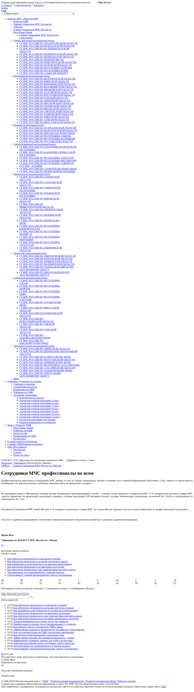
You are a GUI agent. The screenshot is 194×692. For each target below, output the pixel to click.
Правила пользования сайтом (100, 681)
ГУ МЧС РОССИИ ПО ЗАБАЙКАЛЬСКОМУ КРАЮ (34, 336)
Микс (16, 378)
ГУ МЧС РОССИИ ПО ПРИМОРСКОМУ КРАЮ (45, 362)
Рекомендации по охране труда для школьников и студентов (44, 624)
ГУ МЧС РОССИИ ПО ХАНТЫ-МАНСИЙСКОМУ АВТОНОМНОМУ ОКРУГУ (46, 268)
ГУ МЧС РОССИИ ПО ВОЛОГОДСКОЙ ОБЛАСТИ (47, 46)
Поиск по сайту (21, 455)
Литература (19, 449)
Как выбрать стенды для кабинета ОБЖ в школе (38, 627)
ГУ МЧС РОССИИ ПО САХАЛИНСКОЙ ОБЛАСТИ (47, 368)
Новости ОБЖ (20, 21)
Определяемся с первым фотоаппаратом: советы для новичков (39, 575)
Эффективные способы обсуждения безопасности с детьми (44, 638)
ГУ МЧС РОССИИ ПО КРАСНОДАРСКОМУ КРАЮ (47, 133)
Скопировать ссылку (56, 588)
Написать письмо (127, 681)
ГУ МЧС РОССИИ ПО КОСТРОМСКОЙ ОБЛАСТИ (47, 95)
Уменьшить (20, 463)
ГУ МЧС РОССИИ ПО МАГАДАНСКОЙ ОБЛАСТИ (47, 359)
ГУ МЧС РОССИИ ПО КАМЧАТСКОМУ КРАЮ (45, 357)
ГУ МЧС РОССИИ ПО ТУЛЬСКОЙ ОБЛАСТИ (44, 119)
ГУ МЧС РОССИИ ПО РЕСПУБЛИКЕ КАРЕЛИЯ (45, 68)
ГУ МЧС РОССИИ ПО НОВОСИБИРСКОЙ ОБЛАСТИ (36, 320)
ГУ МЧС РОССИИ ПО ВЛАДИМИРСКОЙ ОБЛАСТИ (48, 87)
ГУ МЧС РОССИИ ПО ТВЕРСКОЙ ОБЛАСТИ (44, 117)
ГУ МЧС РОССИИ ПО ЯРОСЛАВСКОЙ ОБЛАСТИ (47, 122)
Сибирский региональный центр (30, 278)
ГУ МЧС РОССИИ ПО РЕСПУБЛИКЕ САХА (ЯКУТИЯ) (49, 365)
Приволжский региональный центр (31, 174)
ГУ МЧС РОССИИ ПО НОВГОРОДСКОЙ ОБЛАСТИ (47, 62)
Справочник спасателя (25, 387)
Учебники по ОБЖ (23, 392)
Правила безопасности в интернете (37, 422)
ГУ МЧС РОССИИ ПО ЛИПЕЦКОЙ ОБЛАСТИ (44, 100)
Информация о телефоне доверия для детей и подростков (43, 640)
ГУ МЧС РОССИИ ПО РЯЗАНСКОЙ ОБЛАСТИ (45, 108)
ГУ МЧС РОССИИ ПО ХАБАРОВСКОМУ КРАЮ (45, 370)
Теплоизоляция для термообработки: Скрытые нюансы (35, 572)
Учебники (24, 381)
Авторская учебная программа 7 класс (39, 406)
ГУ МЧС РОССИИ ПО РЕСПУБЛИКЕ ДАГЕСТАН (46, 158)
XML (163, 686)
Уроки (19, 425)
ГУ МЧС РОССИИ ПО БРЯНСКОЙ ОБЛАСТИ (44, 81)
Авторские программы (25, 395)
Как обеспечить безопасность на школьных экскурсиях (35, 567)
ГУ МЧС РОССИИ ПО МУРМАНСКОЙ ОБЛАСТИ (46, 57)
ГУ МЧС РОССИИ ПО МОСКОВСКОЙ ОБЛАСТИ (46, 103)
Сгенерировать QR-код (81, 588)
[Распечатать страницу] (38, 463)
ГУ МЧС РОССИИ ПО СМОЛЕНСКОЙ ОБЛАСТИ (46, 111)
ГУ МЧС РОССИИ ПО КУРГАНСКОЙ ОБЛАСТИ (45, 258)
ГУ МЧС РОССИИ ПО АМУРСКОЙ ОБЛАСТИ (44, 348)
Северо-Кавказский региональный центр (34, 144)
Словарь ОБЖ (24, 444)
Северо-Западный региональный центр (33, 40)
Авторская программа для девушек (37, 419)
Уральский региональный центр (30, 253)
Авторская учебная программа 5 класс (39, 400)
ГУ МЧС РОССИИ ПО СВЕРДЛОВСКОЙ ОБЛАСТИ (47, 256)
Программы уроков (23, 428)
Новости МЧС (23, 18)
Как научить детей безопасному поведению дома (38, 635)
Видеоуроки (19, 438)
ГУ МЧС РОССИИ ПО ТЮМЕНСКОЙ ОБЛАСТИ (45, 261)
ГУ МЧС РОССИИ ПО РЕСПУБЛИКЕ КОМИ (43, 70)
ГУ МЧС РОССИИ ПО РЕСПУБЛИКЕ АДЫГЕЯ (45, 136)
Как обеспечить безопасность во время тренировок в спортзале (46, 618)
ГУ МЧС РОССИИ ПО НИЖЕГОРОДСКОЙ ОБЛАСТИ (36, 205)
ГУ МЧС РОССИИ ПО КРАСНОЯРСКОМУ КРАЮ (33, 342)
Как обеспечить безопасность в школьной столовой (34, 558)
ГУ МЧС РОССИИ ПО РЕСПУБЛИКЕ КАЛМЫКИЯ (47, 138)
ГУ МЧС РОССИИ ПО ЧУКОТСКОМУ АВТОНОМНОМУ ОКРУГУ (40, 374)
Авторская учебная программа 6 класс (39, 403)
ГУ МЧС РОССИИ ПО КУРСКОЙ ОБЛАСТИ (43, 98)
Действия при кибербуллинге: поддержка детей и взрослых (44, 643)
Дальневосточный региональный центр (33, 346)
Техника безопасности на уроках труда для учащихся (40, 621)
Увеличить (6, 463)
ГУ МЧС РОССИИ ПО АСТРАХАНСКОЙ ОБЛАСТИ (47, 128)
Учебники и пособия (24, 384)
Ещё (17, 447)
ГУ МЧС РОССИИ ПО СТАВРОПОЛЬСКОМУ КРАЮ (48, 168)
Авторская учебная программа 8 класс (39, 408)
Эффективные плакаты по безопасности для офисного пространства (48, 629)
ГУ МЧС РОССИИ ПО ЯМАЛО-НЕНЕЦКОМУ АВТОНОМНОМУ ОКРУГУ (44, 273)
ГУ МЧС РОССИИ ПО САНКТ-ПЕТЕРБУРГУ (43, 73)
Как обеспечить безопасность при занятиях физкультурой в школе (41, 569)
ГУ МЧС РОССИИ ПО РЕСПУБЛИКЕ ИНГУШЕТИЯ (47, 160)
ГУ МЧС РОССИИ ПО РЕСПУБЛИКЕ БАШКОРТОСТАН (39, 227)
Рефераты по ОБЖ (22, 430)
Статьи (22, 441)
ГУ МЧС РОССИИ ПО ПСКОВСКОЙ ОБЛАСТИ (45, 65)
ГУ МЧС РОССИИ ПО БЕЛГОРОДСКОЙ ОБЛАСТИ (47, 78)
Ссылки (17, 452)
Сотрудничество (22, 5)
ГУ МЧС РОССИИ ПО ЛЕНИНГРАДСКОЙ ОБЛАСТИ (48, 54)
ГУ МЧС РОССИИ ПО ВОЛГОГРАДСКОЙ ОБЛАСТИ (48, 130)
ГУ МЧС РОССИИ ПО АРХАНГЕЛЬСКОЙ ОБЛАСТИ (48, 43)
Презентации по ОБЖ (24, 436)
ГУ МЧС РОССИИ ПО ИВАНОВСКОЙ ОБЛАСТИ (46, 89)
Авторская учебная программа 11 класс (39, 417)
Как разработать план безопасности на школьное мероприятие (39, 564)
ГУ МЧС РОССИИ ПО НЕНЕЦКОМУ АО (41, 59)
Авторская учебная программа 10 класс (39, 414)
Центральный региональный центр (31, 76)
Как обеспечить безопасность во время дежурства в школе (37, 561)
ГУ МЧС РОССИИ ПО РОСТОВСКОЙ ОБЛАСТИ (46, 141)
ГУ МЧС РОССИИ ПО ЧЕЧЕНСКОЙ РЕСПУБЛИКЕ (47, 171)
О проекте (6, 5)
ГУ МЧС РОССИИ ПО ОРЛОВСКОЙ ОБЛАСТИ (45, 106)
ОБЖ (4, 10)
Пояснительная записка (31, 398)
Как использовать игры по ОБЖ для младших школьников (43, 632)
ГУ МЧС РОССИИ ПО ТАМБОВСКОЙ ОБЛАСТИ (46, 114)
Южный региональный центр (28, 125)
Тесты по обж (20, 433)
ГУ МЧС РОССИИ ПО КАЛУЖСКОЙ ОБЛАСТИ (45, 92)
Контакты (39, 5)
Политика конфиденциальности (67, 681)
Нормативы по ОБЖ (24, 389)
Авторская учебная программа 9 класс (39, 411)
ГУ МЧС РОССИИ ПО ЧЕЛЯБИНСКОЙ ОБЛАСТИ (46, 264)
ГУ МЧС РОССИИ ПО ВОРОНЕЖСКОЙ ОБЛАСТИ (47, 84)
